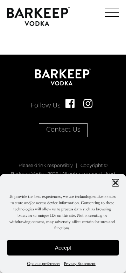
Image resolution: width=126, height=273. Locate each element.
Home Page (38, 16)
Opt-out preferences (43, 263)
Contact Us (63, 130)
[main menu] (112, 12)
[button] (115, 182)
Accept (63, 248)
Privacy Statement (80, 263)
